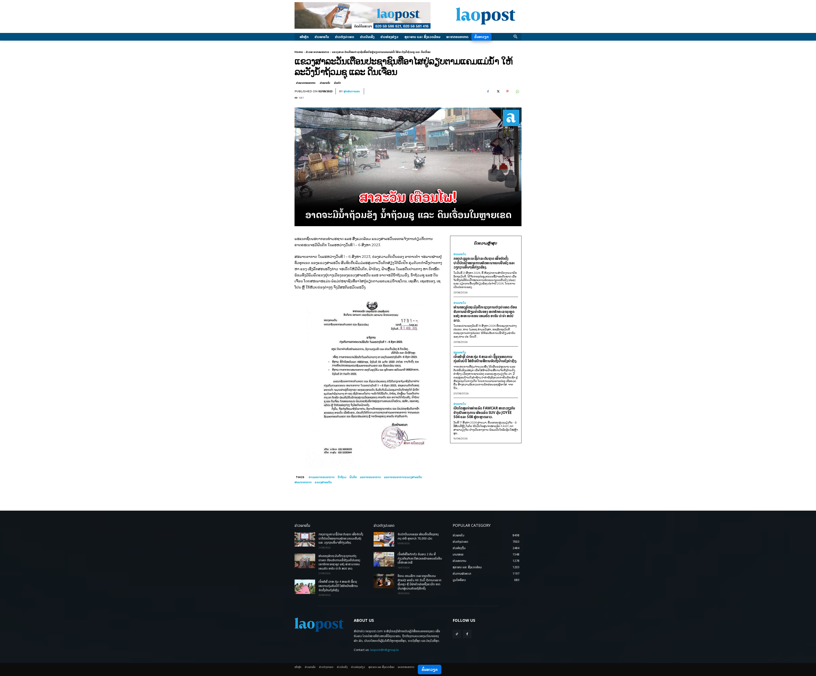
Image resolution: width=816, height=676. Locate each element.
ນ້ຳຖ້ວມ (342, 477)
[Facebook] (488, 91)
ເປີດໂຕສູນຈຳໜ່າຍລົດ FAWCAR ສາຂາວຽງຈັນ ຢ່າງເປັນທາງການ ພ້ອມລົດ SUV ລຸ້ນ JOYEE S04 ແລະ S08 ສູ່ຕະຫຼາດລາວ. (484, 412)
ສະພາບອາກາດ (303, 482)
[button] (515, 37)
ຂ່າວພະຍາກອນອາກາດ (317, 52)
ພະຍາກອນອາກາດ (370, 477)
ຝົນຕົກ (337, 83)
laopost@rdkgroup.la (384, 650)
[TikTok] (457, 634)
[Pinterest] (507, 91)
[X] (497, 91)
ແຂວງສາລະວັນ (323, 482)
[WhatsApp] (517, 91)
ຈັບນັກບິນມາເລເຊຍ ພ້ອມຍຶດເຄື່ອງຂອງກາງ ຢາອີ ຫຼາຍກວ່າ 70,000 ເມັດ (418, 536)
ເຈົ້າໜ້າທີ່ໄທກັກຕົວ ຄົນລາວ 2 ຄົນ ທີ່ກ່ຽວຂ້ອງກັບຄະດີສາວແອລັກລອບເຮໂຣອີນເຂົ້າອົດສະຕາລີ (420, 558)
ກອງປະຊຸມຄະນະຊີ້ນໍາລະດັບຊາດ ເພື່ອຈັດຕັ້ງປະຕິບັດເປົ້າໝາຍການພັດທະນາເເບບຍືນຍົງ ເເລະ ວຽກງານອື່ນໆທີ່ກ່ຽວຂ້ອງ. (484, 263)
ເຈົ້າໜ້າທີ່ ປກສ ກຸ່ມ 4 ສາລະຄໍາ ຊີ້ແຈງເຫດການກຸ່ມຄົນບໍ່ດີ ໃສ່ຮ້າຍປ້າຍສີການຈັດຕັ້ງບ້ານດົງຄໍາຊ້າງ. (485, 359)
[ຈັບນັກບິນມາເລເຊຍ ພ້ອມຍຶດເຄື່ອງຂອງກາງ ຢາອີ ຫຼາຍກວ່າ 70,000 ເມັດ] (384, 539)
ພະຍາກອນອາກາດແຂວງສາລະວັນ (403, 477)
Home (299, 52)
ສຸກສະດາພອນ (352, 91)
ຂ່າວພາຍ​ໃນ (325, 83)
